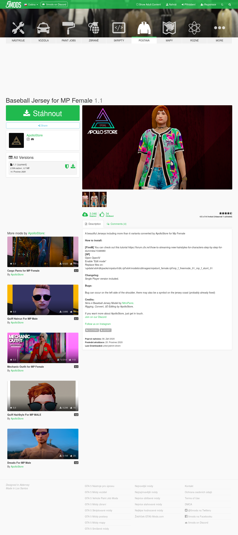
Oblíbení (110, 216)
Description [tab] (94, 223)
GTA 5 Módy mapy (95, 522)
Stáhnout (46, 113)
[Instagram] (28, 138)
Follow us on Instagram (98, 324)
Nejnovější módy (144, 486)
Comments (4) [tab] (117, 223)
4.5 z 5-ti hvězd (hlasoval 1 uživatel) (216, 216)
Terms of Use (192, 498)
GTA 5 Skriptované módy (98, 510)
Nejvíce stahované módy (148, 504)
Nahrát (172, 4)
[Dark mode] (222, 4)
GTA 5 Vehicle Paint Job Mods (101, 498)
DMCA (188, 504)
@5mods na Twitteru (199, 510)
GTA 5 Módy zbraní (95, 504)
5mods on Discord (197, 522)
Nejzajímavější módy (146, 492)
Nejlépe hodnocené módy (149, 510)
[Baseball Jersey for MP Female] (157, 147)
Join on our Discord (95, 317)
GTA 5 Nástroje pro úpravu (99, 486)
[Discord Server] (32, 138)
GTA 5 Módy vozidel (96, 492)
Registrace (210, 4)
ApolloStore (34, 135)
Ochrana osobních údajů (198, 492)
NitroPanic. (128, 303)
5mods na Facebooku (199, 516)
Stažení (93, 216)
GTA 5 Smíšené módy (97, 528)
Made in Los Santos (17, 488)
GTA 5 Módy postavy (96, 516)
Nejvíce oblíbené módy (147, 498)
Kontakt (189, 486)
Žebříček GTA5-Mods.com (149, 516)
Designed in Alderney (17, 484)
